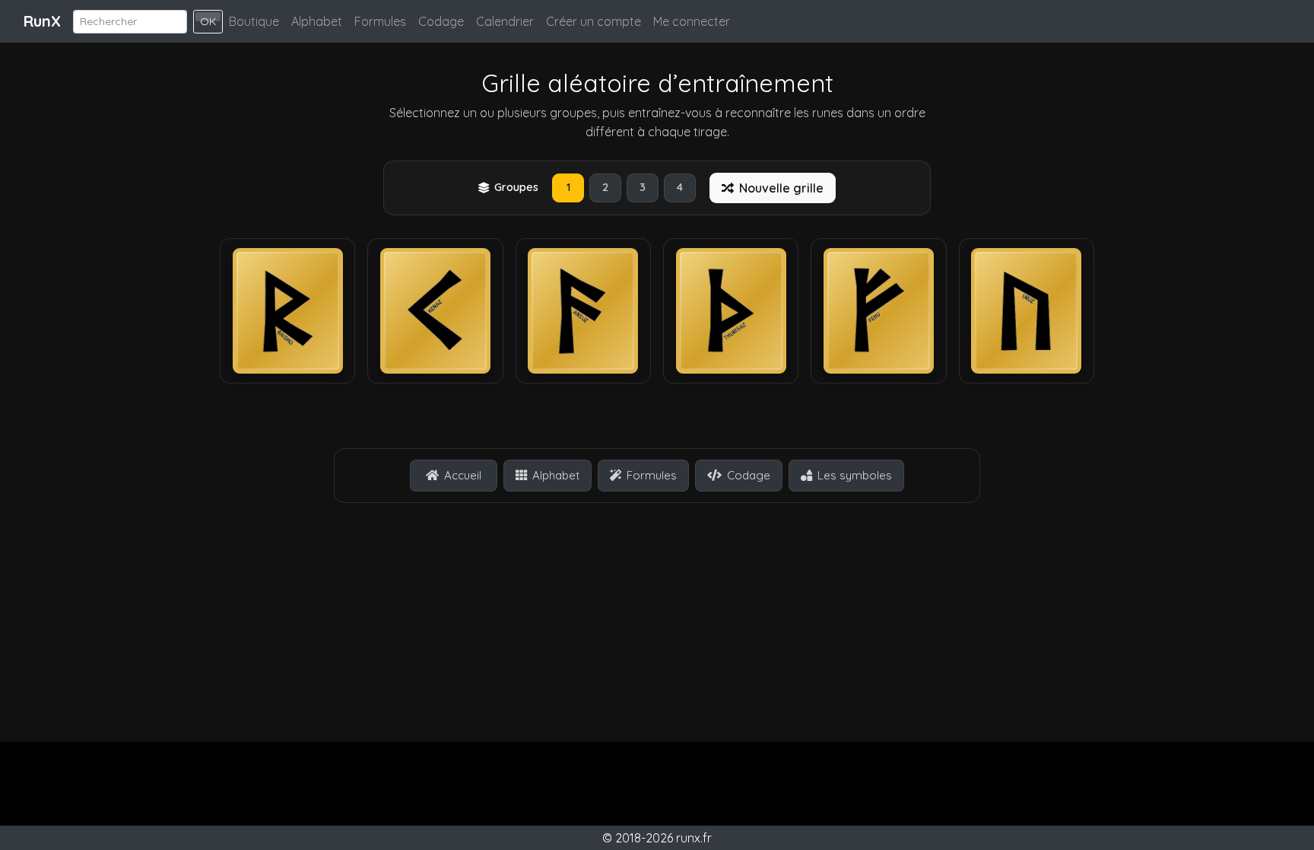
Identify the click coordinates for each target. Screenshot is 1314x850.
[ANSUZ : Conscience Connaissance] (583, 311)
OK (208, 21)
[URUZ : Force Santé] (1026, 311)
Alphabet (316, 21)
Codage (441, 21)
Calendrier (505, 21)
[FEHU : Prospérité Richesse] (878, 311)
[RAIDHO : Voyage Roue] (288, 311)
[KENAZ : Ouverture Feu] (435, 311)
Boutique (254, 21)
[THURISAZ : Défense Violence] (731, 311)
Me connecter (691, 21)
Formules (380, 21)
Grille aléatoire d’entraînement (657, 83)
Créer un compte (593, 21)
